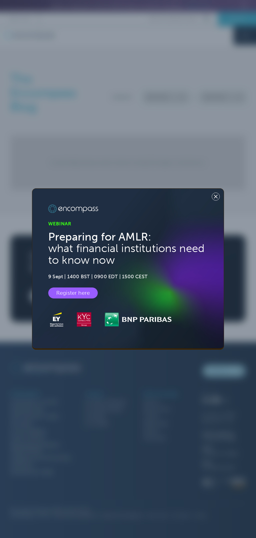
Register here (73, 293)
